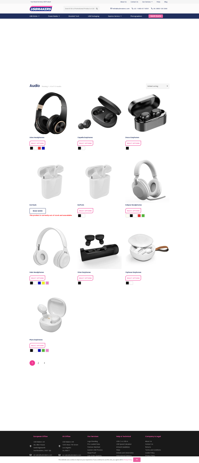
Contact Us (149, 444)
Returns (148, 447)
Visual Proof (91, 453)
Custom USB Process (95, 450)
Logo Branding (92, 441)
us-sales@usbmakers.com (71, 455)
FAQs (118, 450)
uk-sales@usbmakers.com (42, 455)
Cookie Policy (150, 453)
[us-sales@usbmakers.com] (60, 455)
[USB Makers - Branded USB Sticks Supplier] (42, 8)
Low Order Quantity (94, 456)
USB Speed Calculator (124, 444)
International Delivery (124, 456)
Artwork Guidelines (123, 447)
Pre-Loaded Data (93, 444)
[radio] (31, 148)
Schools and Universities (125, 453)
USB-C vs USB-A (122, 441)
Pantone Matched (93, 447)
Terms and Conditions (153, 450)
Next (44, 363)
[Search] (97, 8)
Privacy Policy (150, 456)
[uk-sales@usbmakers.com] (31, 455)
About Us (148, 441)
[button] (151, 2)
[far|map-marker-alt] (31, 446)
